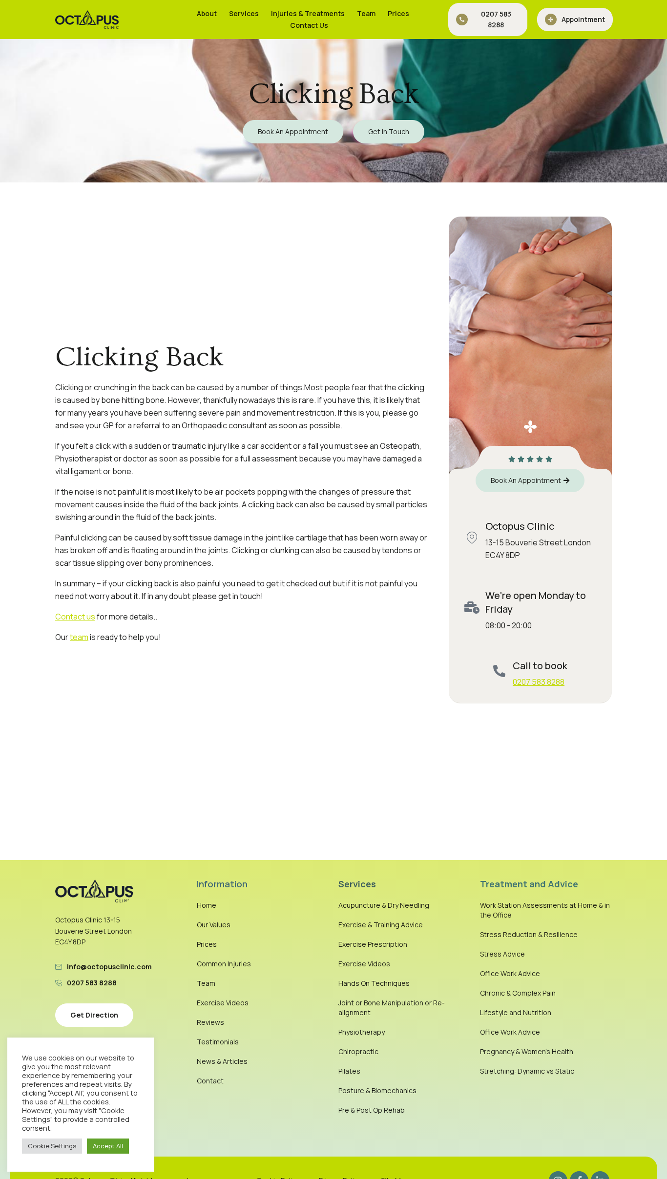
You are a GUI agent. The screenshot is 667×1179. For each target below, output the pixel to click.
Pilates (349, 1071)
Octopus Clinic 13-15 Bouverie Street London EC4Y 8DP (93, 930)
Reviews (210, 1022)
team (79, 637)
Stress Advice (502, 954)
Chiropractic (358, 1051)
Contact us (75, 616)
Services (244, 13)
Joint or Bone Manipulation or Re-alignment (391, 1007)
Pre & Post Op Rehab (371, 1110)
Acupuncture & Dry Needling (383, 905)
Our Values (213, 924)
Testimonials (218, 1041)
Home (206, 905)
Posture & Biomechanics (377, 1090)
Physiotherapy (361, 1032)
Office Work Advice (510, 973)
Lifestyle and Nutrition (515, 1012)
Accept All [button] (108, 1145)
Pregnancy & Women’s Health (526, 1051)
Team (366, 13)
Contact (210, 1080)
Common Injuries (224, 963)
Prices (398, 13)
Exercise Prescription (372, 944)
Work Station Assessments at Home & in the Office (545, 909)
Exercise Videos (223, 1002)
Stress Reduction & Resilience (529, 934)
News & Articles (222, 1061)
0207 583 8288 (538, 682)
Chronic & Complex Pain (518, 993)
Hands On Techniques (374, 983)
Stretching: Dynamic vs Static (527, 1071)
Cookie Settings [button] (52, 1145)
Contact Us (309, 25)
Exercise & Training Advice (380, 924)
